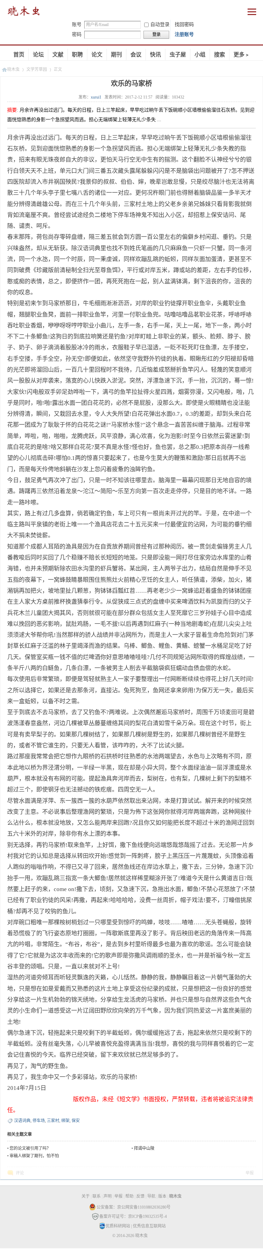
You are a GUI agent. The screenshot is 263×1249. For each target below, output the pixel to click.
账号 (77, 24)
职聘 (77, 54)
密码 (77, 34)
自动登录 (160, 24)
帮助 (129, 1196)
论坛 (38, 54)
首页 (18, 54)
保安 (76, 1120)
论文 (96, 54)
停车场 (39, 1120)
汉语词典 (22, 1120)
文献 (57, 54)
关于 (86, 1196)
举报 (250, 1173)
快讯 (155, 54)
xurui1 (96, 97)
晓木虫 (24, 12)
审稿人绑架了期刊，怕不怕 (34, 1156)
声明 (107, 1196)
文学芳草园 (36, 69)
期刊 (116, 54)
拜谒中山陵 (144, 1148)
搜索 (219, 54)
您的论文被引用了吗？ (30, 1148)
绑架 (65, 1120)
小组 (200, 54)
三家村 (53, 1120)
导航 (151, 1196)
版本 (162, 1196)
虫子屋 (178, 54)
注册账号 (184, 34)
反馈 (140, 1196)
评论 (20, 1173)
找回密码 (184, 24)
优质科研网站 (117, 1226)
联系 (96, 1196)
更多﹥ (242, 54)
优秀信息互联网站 (149, 1226)
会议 (135, 54)
